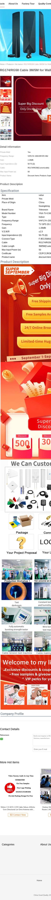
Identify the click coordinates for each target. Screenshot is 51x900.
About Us (13, 4)
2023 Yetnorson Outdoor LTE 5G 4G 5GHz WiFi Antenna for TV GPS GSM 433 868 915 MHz (18, 808)
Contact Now (19, 815)
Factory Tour (28, 4)
